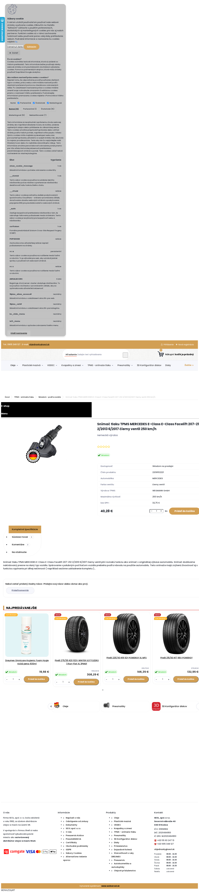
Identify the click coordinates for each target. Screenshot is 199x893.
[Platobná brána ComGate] (30, 854)
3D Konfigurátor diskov (149, 365)
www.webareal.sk (110, 886)
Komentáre (20, 544)
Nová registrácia (186, 344)
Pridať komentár (20, 590)
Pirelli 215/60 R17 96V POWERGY (176, 657)
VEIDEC (51, 365)
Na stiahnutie (19, 552)
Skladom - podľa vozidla (49, 397)
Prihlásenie (169, 344)
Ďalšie (188, 365)
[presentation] (102, 690)
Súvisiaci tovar (22, 537)
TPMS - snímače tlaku (99, 365)
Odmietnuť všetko (15, 47)
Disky (168, 365)
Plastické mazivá (31, 365)
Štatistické (40, 103)
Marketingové (56, 103)
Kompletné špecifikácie (25, 529)
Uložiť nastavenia (19, 333)
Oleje (12, 365)
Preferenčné (25, 103)
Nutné (13, 103)
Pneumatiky (124, 365)
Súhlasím (31, 46)
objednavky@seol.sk (39, 344)
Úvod (7, 397)
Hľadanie (71, 354)
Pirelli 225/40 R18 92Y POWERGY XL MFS (127, 657)
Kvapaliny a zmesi (71, 365)
